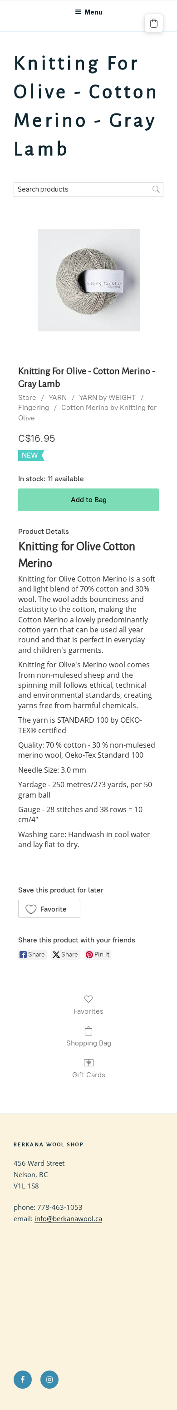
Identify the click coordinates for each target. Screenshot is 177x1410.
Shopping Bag (88, 1043)
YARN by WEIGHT (107, 397)
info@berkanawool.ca (68, 1218)
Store (27, 397)
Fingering (33, 407)
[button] (49, 909)
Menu (93, 12)
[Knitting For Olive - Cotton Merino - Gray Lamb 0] (89, 280)
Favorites (88, 1011)
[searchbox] (88, 189)
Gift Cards (88, 1074)
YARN (58, 397)
